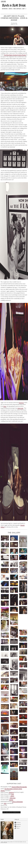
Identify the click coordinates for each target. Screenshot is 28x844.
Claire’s (12, 796)
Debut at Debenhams (17, 801)
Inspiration (4, 8)
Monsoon (21, 402)
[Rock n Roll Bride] (14, 5)
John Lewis (20, 408)
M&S (5, 803)
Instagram (18, 824)
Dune (4, 406)
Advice (10, 8)
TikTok (17, 828)
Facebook (18, 822)
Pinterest (18, 826)
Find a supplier (17, 8)
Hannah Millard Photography (19, 786)
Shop (23, 8)
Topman (11, 799)
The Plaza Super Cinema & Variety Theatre (15, 55)
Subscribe (3, 1)
